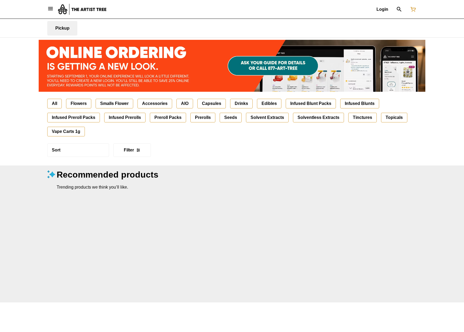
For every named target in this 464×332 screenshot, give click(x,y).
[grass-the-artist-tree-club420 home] (82, 9)
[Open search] (399, 9)
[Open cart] (412, 9)
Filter (129, 150)
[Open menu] (50, 8)
